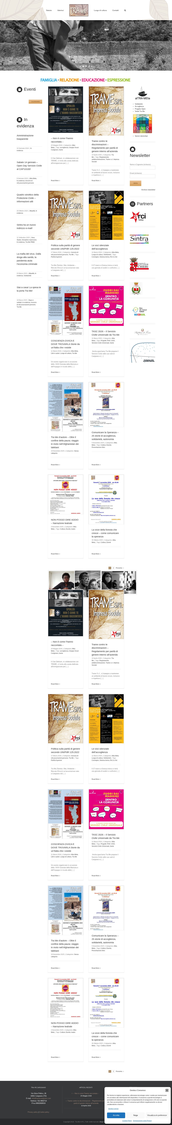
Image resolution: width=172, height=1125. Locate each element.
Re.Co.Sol (113, 257)
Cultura (103, 445)
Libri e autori (55, 353)
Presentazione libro (98, 447)
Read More (55, 180)
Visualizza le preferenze (157, 1115)
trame (61, 150)
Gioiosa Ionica (104, 257)
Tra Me (19, 307)
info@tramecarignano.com (41, 1098)
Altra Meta (32, 178)
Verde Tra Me (140, 111)
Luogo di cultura (97, 254)
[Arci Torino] (139, 212)
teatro (73, 529)
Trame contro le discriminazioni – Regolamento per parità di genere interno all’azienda (86, 1102)
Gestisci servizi (113, 1109)
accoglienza (64, 147)
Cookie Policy (127, 1121)
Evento (109, 445)
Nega (135, 1115)
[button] (167, 1090)
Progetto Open (140, 109)
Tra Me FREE (30, 242)
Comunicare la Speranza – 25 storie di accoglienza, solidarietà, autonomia (105, 435)
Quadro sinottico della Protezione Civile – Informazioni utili (28, 198)
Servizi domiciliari (141, 136)
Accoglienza (139, 106)
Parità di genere (56, 257)
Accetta (116, 1115)
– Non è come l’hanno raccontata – (86, 1093)
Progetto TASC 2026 (108, 340)
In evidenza (21, 181)
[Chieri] (139, 257)
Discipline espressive (29, 240)
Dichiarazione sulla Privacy (142, 1121)
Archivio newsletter (148, 190)
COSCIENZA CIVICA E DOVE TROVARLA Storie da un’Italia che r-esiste (65, 344)
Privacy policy (33, 1112)
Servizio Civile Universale (100, 343)
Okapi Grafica (104, 1122)
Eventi (109, 542)
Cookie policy (44, 1112)
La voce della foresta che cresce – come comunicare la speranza (105, 533)
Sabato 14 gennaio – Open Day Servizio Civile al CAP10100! (29, 165)
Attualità (32, 211)
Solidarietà (27, 276)
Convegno (95, 257)
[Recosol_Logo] (139, 302)
